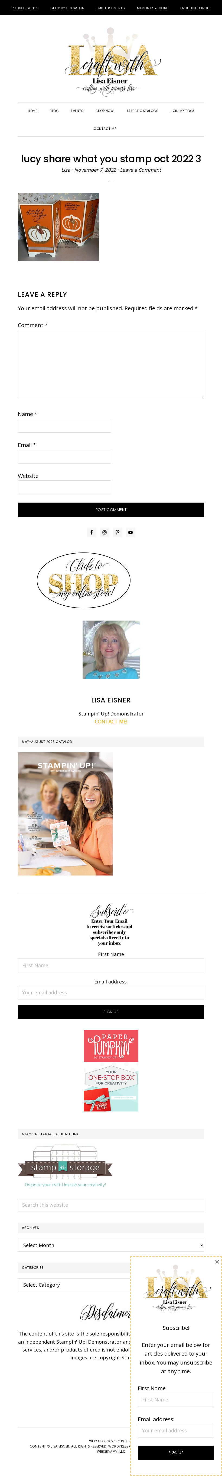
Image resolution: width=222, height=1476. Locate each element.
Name (27, 414)
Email (27, 445)
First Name (111, 954)
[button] (128, 124)
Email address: (111, 981)
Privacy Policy (119, 1441)
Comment (33, 325)
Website (28, 476)
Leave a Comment (140, 170)
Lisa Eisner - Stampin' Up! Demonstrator (111, 62)
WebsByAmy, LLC (111, 1451)
